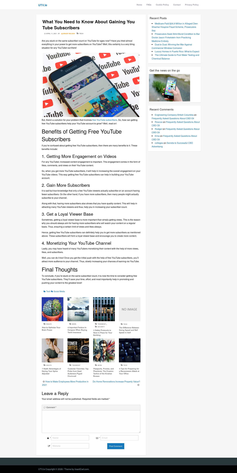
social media (59, 291)
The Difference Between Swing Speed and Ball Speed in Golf (129, 330)
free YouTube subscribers (104, 119)
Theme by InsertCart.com (76, 469)
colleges (159, 142)
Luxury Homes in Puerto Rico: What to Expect (177, 51)
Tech (81, 33)
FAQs (148, 4)
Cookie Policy (162, 4)
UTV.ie (42, 5)
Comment (51, 407)
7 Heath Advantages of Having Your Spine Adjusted (51, 371)
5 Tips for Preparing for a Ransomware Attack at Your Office (129, 371)
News (74, 324)
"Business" (102, 324)
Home (139, 4)
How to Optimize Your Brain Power (51, 328)
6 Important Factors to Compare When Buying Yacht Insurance (77, 330)
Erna (157, 135)
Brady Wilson (69, 33)
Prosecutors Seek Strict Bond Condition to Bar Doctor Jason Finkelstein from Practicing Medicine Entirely (176, 37)
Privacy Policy (192, 4)
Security (101, 327)
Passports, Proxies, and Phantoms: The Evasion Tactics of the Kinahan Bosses (103, 372)
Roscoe (158, 121)
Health (49, 324)
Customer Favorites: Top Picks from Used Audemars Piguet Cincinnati (78, 372)
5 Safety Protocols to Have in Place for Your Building (102, 332)
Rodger (158, 128)
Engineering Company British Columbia (174, 114)
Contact (177, 4)
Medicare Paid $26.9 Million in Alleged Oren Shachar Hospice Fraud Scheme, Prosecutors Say (175, 27)
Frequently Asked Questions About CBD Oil (173, 118)
